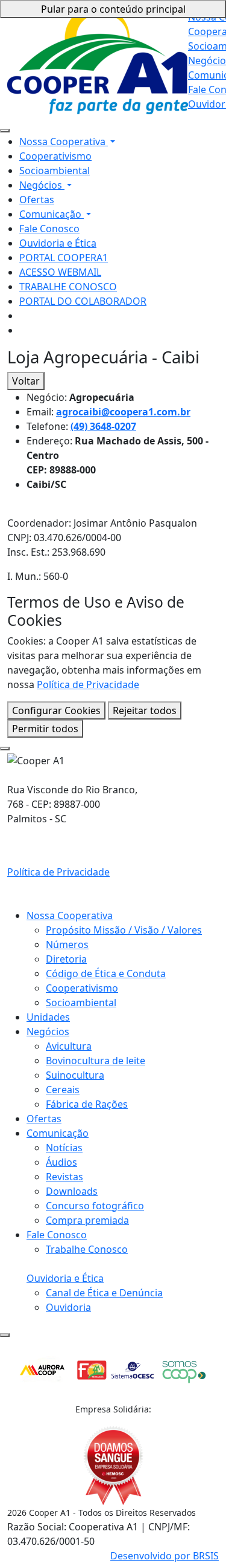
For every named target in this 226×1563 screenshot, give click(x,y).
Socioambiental (54, 170)
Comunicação (51, 214)
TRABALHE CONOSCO (68, 286)
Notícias (64, 1147)
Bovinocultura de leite (95, 1060)
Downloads (72, 1191)
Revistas (64, 1176)
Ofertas (36, 199)
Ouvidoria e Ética (57, 243)
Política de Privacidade (88, 684)
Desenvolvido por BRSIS (164, 1555)
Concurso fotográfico (95, 1205)
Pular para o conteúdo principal (113, 9)
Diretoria (66, 959)
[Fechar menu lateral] (5, 130)
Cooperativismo (55, 156)
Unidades (48, 1017)
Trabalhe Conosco (87, 1249)
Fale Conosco (49, 228)
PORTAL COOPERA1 (63, 257)
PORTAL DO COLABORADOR (82, 301)
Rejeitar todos (145, 710)
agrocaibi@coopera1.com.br (123, 411)
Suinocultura (75, 1075)
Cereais (63, 1089)
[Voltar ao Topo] (5, 1335)
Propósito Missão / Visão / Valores (124, 930)
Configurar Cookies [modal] (56, 710)
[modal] (5, 748)
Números (67, 944)
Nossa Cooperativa (63, 141)
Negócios (41, 185)
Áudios (61, 1162)
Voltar (26, 381)
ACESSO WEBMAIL (60, 272)
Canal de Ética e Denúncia (104, 1292)
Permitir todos (45, 728)
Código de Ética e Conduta (106, 973)
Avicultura (69, 1046)
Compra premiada (87, 1220)
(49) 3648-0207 (103, 426)
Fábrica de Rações (87, 1104)
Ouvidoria (68, 1307)
